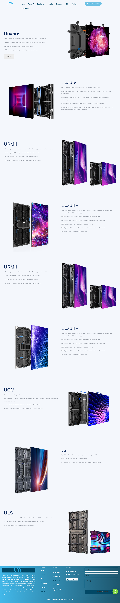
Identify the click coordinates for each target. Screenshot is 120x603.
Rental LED (56, 581)
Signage (59, 4)
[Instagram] (70, 579)
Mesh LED (56, 585)
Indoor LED (56, 572)
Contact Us (25, 8)
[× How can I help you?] (115, 591)
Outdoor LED (57, 576)
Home (23, 4)
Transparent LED (57, 589)
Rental (51, 4)
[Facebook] (67, 579)
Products (40, 4)
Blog (67, 4)
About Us (31, 4)
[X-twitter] (76, 579)
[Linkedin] (73, 579)
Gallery (74, 4)
